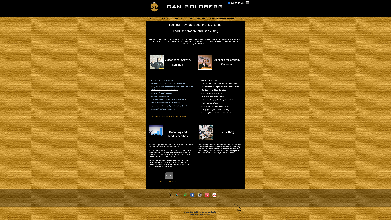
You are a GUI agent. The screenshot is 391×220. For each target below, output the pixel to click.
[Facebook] (229, 3)
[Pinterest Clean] (235, 3)
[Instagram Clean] (232, 3)
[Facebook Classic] (192, 195)
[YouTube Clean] (242, 3)
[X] (170, 195)
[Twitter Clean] (239, 3)
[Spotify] (185, 195)
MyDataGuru (153, 145)
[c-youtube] (214, 195)
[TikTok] (178, 195)
